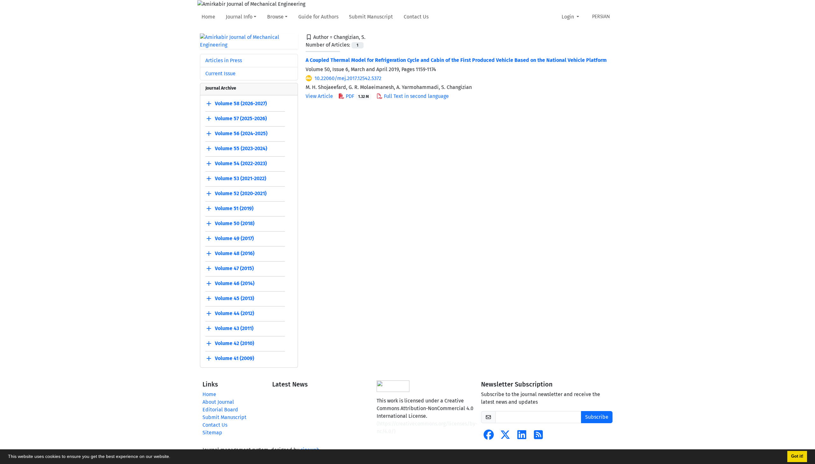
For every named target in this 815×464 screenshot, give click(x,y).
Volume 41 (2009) (234, 358)
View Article (319, 96)
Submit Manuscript (371, 17)
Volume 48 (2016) (234, 253)
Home (208, 17)
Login (568, 17)
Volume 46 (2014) (234, 283)
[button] (173, 457)
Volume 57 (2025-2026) (241, 118)
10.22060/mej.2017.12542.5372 (348, 78)
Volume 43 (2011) (234, 328)
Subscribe (596, 417)
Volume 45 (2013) (234, 298)
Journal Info (239, 17)
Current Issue (220, 73)
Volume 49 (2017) (234, 238)
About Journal (218, 402)
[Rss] (538, 437)
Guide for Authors (318, 17)
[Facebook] (488, 437)
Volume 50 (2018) (234, 223)
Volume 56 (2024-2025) (241, 133)
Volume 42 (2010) (234, 343)
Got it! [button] (797, 456)
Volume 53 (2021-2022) (240, 178)
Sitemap (212, 433)
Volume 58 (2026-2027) (241, 103)
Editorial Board (220, 410)
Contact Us (416, 17)
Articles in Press (223, 60)
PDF (356, 96)
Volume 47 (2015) (234, 268)
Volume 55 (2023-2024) (241, 148)
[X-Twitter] (505, 437)
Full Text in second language (416, 96)
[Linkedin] (521, 437)
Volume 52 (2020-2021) (240, 193)
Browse (275, 17)
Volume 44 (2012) (234, 313)
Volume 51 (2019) (234, 208)
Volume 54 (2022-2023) (241, 163)
